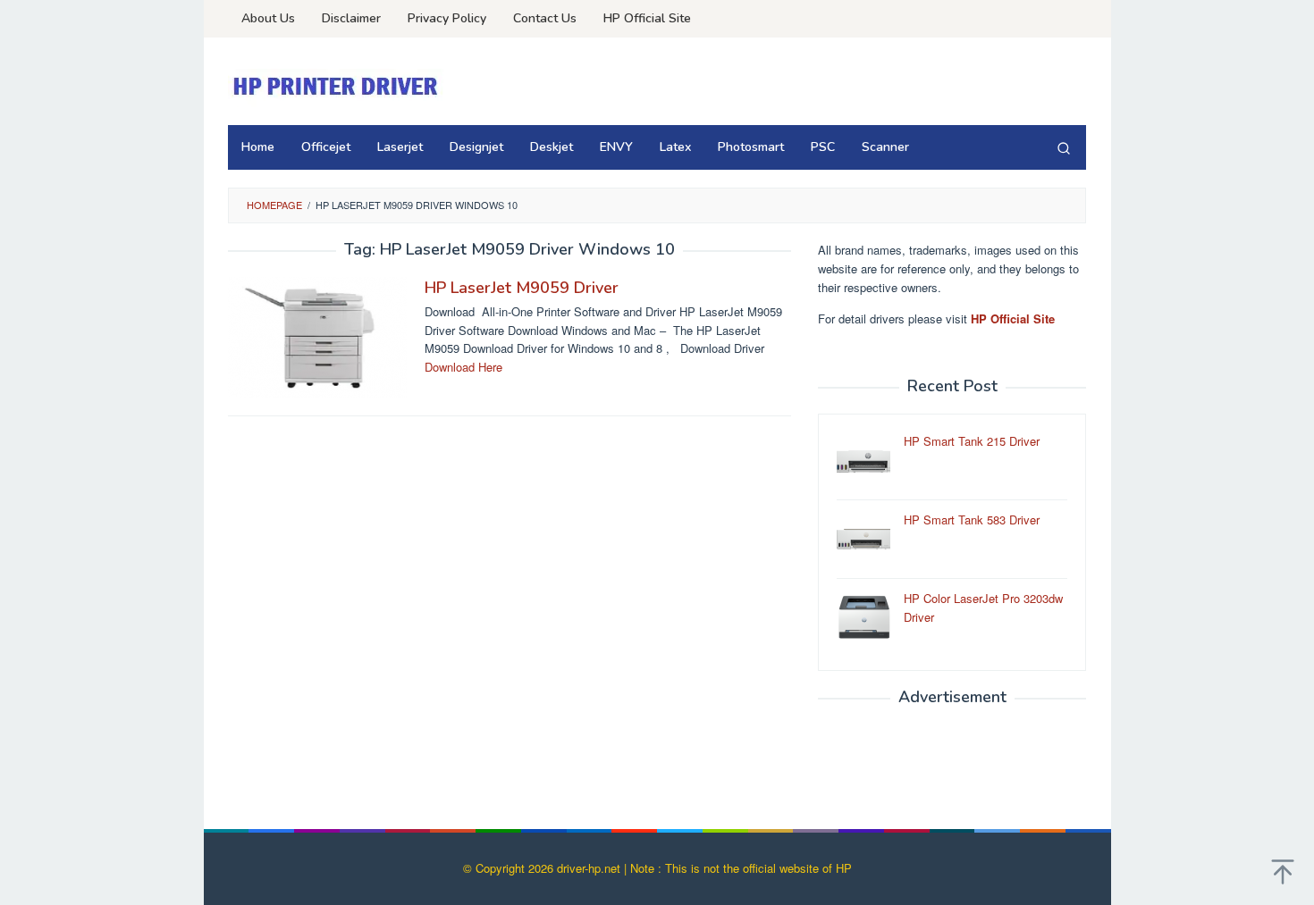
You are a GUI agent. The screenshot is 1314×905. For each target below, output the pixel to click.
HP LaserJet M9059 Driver (522, 287)
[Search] (1063, 147)
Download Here (463, 366)
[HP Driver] (338, 86)
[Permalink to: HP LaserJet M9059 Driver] (317, 335)
